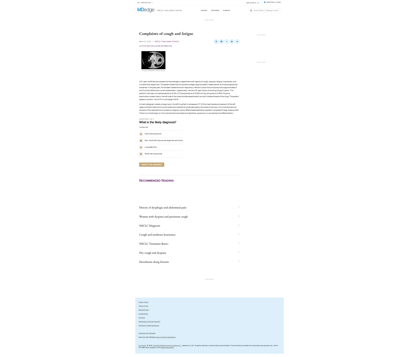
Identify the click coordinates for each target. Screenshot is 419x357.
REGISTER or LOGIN (273, 2)
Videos (226, 10)
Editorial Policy (144, 310)
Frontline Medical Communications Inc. (167, 345)
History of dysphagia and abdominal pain (162, 207)
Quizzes (215, 10)
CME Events (251, 3)
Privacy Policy (144, 302)
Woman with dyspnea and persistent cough (163, 216)
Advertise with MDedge (147, 333)
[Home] (145, 10)
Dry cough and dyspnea (152, 253)
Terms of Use (143, 306)
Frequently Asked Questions (149, 325)
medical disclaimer (167, 347)
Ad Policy (142, 318)
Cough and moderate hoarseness (157, 234)
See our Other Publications (166, 337)
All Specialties (144, 2)
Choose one (143, 127)
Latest (204, 10)
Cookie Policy (143, 314)
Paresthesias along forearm (154, 262)
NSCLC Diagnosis (149, 225)
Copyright (142, 345)
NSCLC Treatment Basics (153, 244)
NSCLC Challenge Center (169, 10)
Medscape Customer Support (149, 321)
